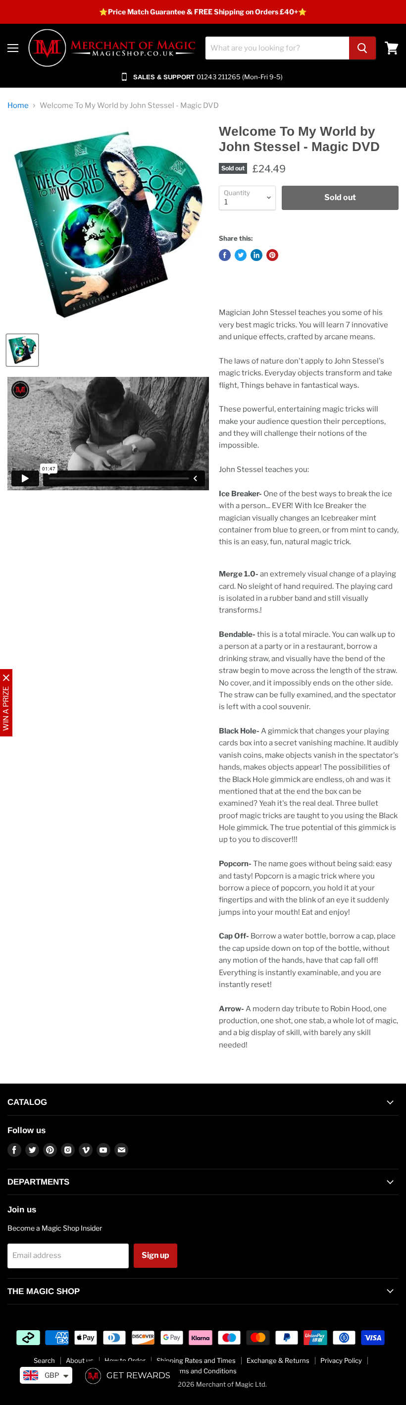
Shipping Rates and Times (196, 1360)
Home (18, 106)
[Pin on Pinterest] (272, 255)
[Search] (362, 48)
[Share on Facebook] (225, 255)
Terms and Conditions (203, 1371)
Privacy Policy (341, 1360)
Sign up (155, 1255)
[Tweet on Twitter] (241, 255)
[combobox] (277, 48)
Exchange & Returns (278, 1360)
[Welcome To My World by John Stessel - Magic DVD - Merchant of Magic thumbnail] (22, 350)
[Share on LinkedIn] (256, 255)
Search (44, 1360)
